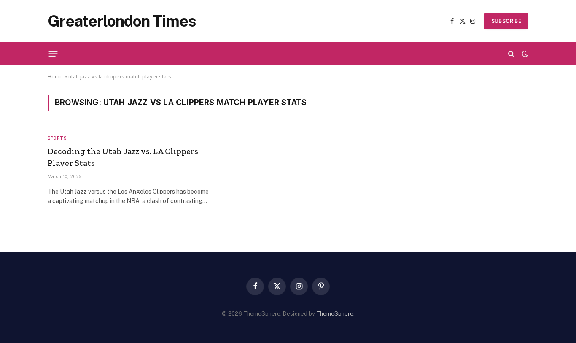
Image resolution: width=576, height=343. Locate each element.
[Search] (511, 53)
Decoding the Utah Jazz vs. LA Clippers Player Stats (123, 156)
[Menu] (53, 53)
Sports (57, 137)
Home (55, 76)
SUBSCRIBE (506, 21)
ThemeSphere (334, 314)
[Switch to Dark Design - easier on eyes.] (524, 53)
